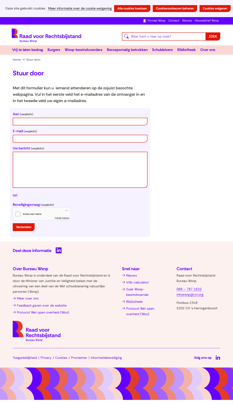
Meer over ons (28, 298)
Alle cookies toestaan (132, 8)
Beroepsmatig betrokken (127, 49)
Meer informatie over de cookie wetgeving (80, 8)
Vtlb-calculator (137, 282)
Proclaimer (79, 358)
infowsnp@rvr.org (190, 294)
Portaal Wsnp (156, 20)
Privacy (46, 358)
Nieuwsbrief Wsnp (207, 20)
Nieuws (187, 20)
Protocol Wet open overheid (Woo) (43, 312)
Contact (173, 20)
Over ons (207, 49)
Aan (23, 114)
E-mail (25, 131)
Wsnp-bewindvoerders (83, 49)
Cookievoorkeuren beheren (175, 8)
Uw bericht (28, 148)
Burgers (54, 49)
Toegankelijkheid (25, 358)
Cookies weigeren (215, 8)
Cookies (61, 358)
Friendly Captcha (62, 218)
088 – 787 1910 (189, 289)
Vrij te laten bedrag (27, 49)
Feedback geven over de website (42, 305)
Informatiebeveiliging (106, 358)
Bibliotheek (186, 49)
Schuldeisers (162, 49)
